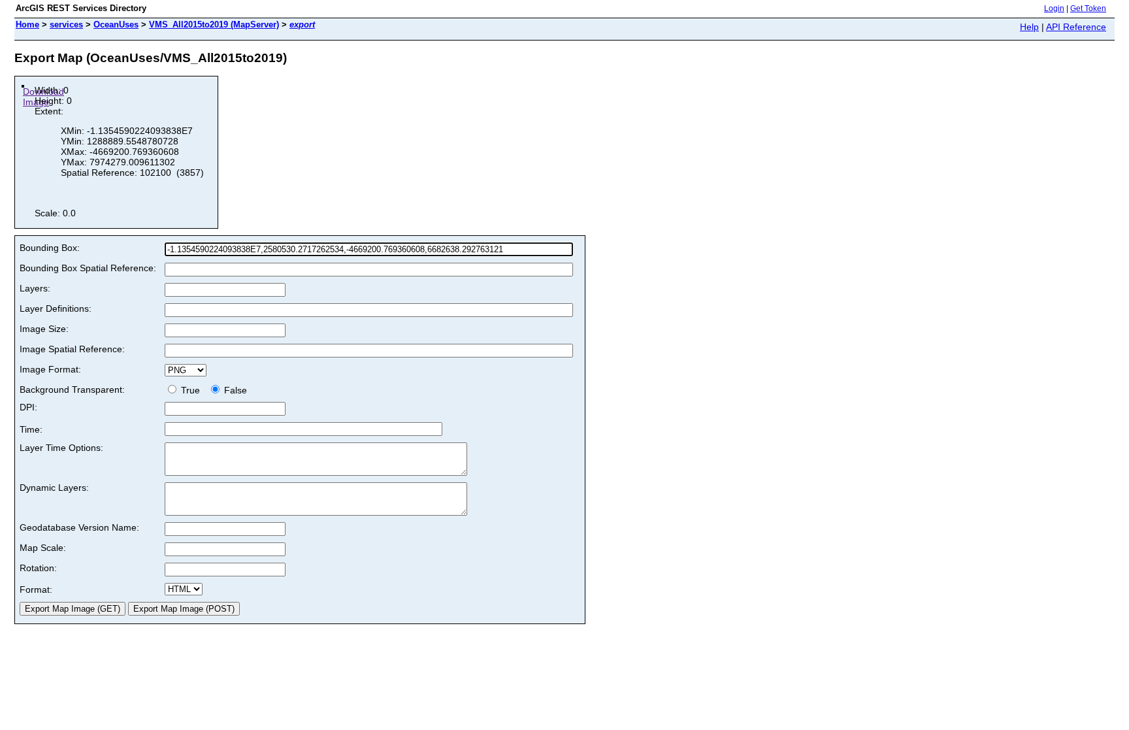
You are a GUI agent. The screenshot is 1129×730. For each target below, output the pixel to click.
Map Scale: (43, 547)
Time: (31, 429)
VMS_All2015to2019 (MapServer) (214, 24)
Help (1029, 27)
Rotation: (38, 568)
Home (27, 24)
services (66, 24)
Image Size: (44, 329)
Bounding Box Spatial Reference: (88, 268)
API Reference (1076, 27)
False (234, 390)
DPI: (28, 407)
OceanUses (116, 24)
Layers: (35, 288)
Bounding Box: (50, 247)
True (191, 390)
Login (1054, 8)
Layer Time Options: (61, 447)
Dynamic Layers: (54, 487)
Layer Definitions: (55, 308)
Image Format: (50, 369)
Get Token (1088, 8)
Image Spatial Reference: (72, 349)
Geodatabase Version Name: (79, 527)
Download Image (43, 96)
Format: (36, 589)
